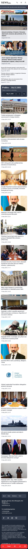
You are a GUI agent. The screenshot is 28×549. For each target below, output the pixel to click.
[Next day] (19, 94)
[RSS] (24, 94)
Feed (8, 546)
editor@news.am (6, 505)
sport (4, 496)
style (9, 496)
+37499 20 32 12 (5, 503)
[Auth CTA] (25, 2)
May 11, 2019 (10, 93)
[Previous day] (4, 94)
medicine (14, 496)
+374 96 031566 (5, 511)
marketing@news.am (7, 513)
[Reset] (16, 94)
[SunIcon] (21, 2)
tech (20, 496)
